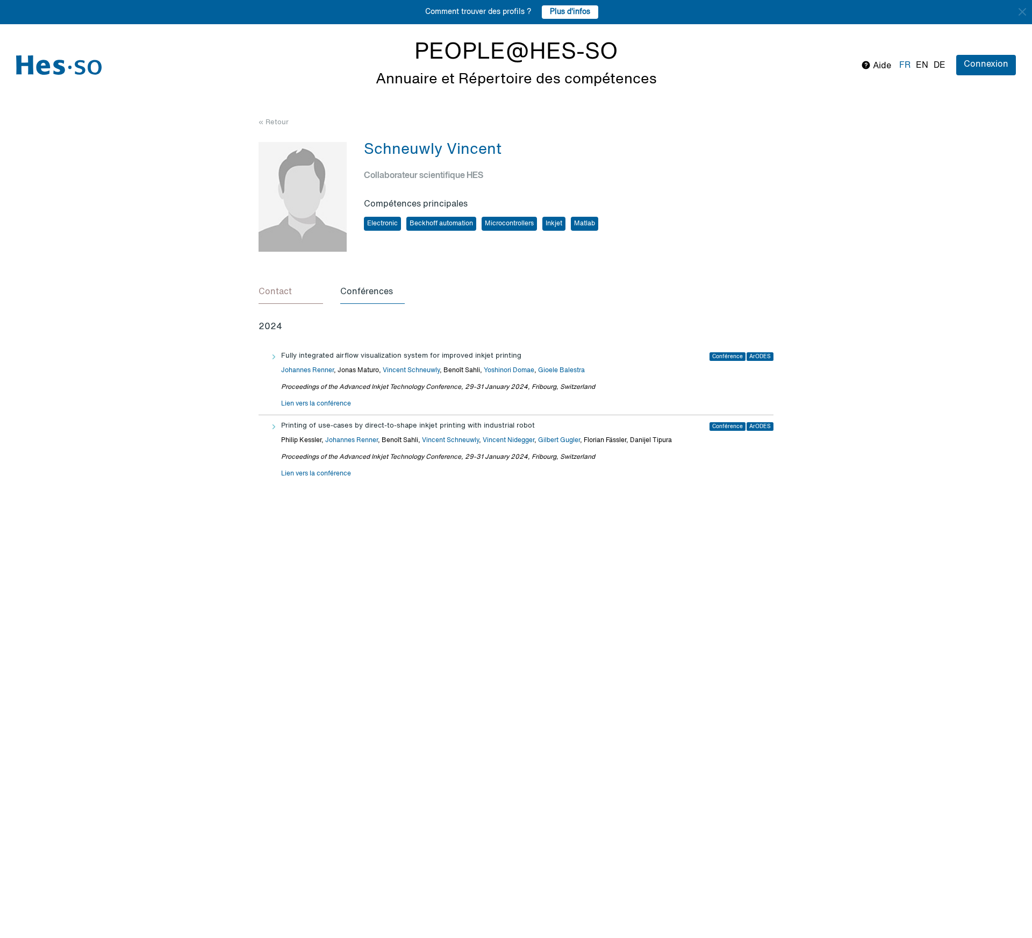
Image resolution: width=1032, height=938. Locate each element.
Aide (881, 66)
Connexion (986, 64)
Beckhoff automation (441, 224)
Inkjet (554, 224)
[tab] (291, 292)
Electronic (382, 224)
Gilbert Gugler (559, 440)
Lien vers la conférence (316, 404)
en (922, 65)
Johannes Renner (307, 370)
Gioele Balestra (561, 370)
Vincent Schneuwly (411, 370)
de (939, 65)
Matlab (584, 224)
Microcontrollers (509, 224)
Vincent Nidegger (508, 440)
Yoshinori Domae (509, 370)
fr (905, 65)
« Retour (274, 122)
